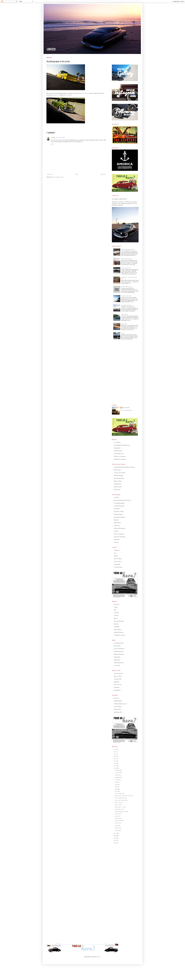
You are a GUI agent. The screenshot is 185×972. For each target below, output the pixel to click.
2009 (115, 835)
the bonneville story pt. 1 (126, 286)
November (117, 772)
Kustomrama (117, 489)
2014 (115, 761)
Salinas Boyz (117, 660)
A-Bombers (117, 550)
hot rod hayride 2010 (126, 268)
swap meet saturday (119, 820)
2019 (115, 749)
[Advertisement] (125, 373)
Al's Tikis (116, 497)
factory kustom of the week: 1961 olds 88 (124, 795)
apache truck (56, 95)
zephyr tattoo (124, 323)
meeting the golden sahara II (127, 249)
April (116, 789)
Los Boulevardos (118, 567)
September (117, 777)
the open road (118, 823)
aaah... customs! (118, 804)
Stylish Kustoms (118, 451)
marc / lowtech (126, 407)
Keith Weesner (117, 523)
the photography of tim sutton (121, 811)
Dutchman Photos (118, 514)
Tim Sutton (85, 93)
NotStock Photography (119, 528)
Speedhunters (117, 690)
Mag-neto (116, 624)
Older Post (103, 174)
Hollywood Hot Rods (119, 654)
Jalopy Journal (117, 487)
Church (116, 607)
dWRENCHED (118, 701)
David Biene (117, 508)
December (117, 770)
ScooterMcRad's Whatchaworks (122, 445)
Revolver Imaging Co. (119, 534)
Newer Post (49, 174)
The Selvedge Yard (118, 453)
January (117, 830)
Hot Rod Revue (118, 484)
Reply (52, 144)
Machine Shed (117, 709)
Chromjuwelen (117, 679)
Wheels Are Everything (119, 456)
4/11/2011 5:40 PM (60, 137)
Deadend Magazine (118, 475)
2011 (115, 768)
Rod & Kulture (117, 629)
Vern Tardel (117, 665)
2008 (115, 838)
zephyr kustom (124, 314)
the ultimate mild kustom (119, 199)
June (116, 784)
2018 (115, 751)
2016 (115, 756)
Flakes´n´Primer (118, 481)
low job (123, 333)
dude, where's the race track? (121, 800)
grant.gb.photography (119, 517)
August (117, 779)
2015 (115, 758)
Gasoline (116, 615)
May (116, 786)
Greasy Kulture (118, 706)
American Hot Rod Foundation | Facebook (124, 467)
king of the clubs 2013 (126, 296)
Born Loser (116, 698)
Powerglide (116, 627)
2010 (115, 833)
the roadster (117, 791)
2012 (115, 766)
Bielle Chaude (117, 470)
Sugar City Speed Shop (119, 537)
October (117, 775)
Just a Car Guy (118, 684)
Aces (115, 553)
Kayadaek (116, 520)
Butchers (116, 556)
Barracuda (116, 604)
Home (76, 174)
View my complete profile (126, 410)
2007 (115, 840)
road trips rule (118, 813)
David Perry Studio (118, 511)
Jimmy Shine (117, 657)
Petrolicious (117, 687)
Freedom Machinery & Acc (120, 704)
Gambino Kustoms (118, 651)
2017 (115, 754)
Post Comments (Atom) (58, 177)
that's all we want (119, 802)
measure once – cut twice (120, 807)
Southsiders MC (118, 712)
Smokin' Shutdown (119, 632)
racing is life (117, 816)
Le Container (117, 442)
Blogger (98, 956)
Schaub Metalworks (119, 662)
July (116, 782)
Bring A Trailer (117, 676)
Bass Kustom (117, 646)
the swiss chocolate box (126, 258)
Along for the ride (118, 673)
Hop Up (116, 618)
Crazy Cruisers (117, 561)
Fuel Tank (116, 612)
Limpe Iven (117, 525)
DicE (115, 610)
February (117, 828)
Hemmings (116, 682)
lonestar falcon (118, 818)
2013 (115, 763)
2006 (115, 842)
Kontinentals (117, 564)
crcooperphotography (119, 503)
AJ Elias (53, 137)
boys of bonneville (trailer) (121, 798)
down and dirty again (119, 793)
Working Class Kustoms (120, 459)
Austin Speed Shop (118, 643)
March (116, 825)
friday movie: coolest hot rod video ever (129, 277)
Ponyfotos (116, 531)
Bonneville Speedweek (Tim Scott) (122, 500)
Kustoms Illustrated (119, 621)
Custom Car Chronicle (119, 473)
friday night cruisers (119, 809)
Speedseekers (117, 448)
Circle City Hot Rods (119, 648)
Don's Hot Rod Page (119, 478)
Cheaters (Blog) (118, 558)
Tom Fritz (116, 542)
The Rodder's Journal (119, 635)
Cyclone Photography (119, 506)
